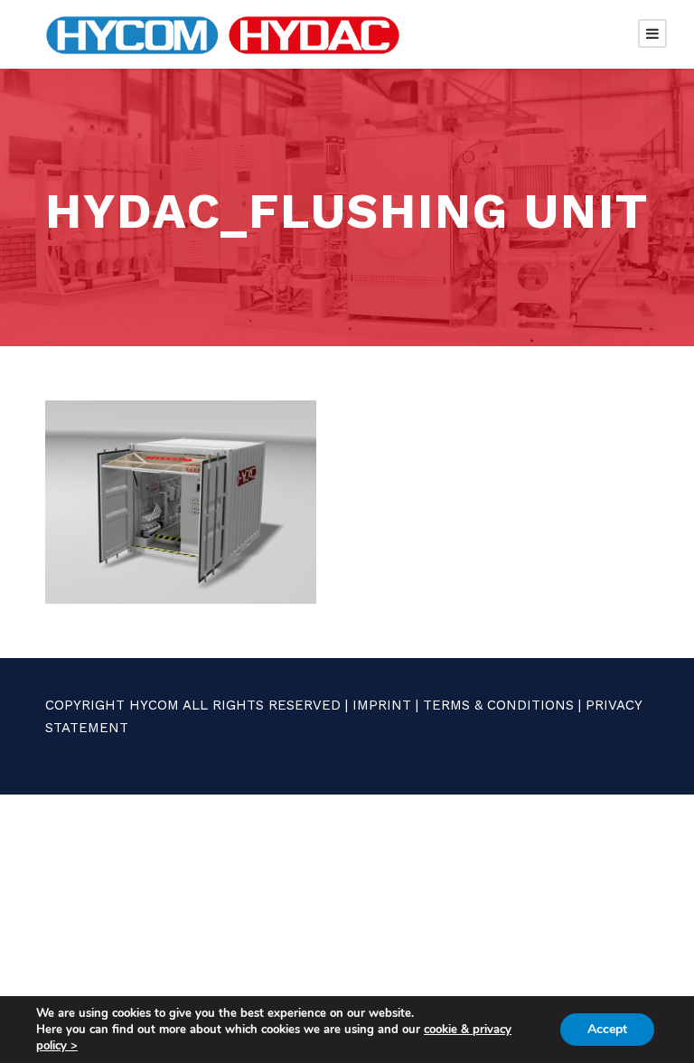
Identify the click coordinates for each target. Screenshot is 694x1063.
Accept (607, 1029)
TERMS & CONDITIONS (498, 705)
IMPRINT (381, 705)
